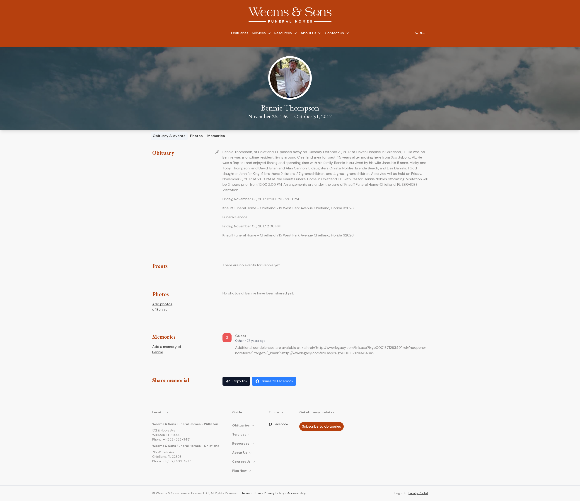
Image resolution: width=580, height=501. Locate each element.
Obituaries (239, 33)
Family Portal (418, 493)
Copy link (239, 381)
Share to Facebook (277, 381)
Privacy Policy (274, 493)
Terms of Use (251, 493)
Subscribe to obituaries (321, 426)
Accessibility (296, 493)
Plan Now (419, 33)
